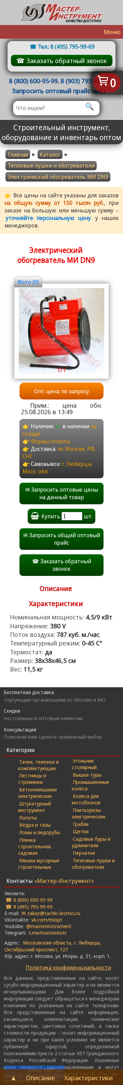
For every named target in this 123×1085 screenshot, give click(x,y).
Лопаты (28, 817)
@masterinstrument (48, 926)
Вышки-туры (87, 774)
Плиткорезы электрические (89, 813)
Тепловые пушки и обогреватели (51, 165)
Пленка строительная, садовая (35, 846)
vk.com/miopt (46, 919)
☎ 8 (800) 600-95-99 (29, 899)
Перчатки (84, 852)
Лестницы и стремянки (32, 778)
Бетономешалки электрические (37, 792)
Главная (18, 154)
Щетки (80, 831)
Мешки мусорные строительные (38, 863)
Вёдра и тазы (35, 824)
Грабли (80, 824)
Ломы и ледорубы (39, 832)
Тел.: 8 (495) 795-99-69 (66, 46)
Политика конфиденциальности (68, 967)
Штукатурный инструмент (34, 806)
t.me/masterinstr (48, 932)
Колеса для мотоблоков (86, 799)
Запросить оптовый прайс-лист (59, 90)
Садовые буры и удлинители (91, 842)
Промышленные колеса (90, 785)
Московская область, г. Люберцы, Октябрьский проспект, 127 (52, 945)
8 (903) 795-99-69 (84, 80)
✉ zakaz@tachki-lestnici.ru (51, 913)
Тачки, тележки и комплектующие (38, 765)
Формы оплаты (50, 441)
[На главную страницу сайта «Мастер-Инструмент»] (61, 12)
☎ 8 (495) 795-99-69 (29, 906)
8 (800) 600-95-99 (33, 80)
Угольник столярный (84, 763)
